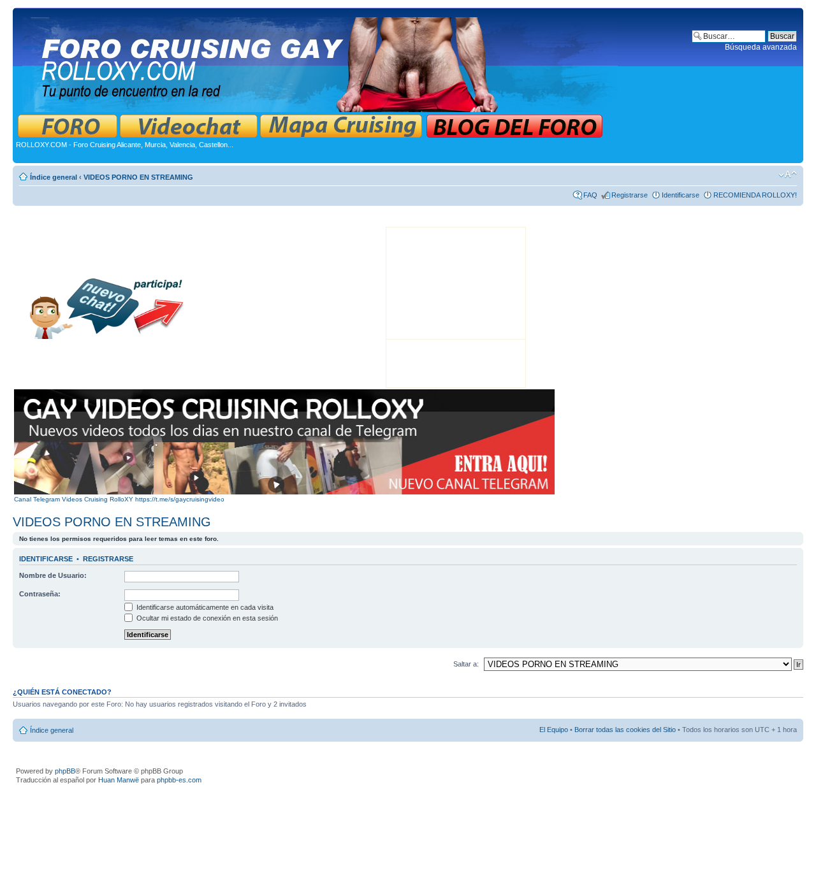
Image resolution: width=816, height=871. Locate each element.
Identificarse (680, 195)
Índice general (53, 177)
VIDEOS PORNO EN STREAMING (138, 177)
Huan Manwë (118, 780)
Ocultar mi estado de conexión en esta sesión (206, 618)
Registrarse (629, 195)
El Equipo (553, 729)
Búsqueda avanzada (761, 47)
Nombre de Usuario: (53, 575)
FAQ (590, 195)
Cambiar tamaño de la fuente (787, 174)
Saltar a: (466, 664)
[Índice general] (321, 62)
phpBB (65, 771)
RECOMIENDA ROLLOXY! (755, 195)
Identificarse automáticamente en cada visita (204, 607)
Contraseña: (40, 594)
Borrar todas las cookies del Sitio (625, 729)
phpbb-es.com (179, 780)
